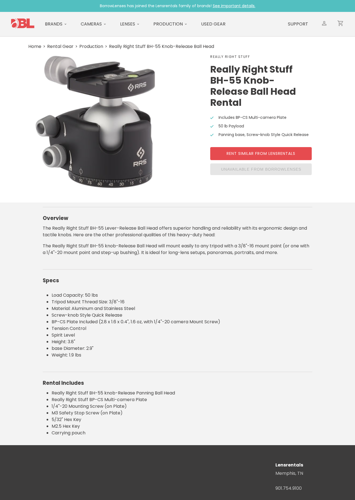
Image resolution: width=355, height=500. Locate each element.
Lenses (127, 24)
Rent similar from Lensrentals (261, 153)
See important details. (234, 6)
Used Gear (213, 24)
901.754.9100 (288, 488)
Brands (53, 24)
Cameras (91, 24)
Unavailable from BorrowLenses (261, 169)
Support (298, 24)
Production (168, 24)
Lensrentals (289, 465)
